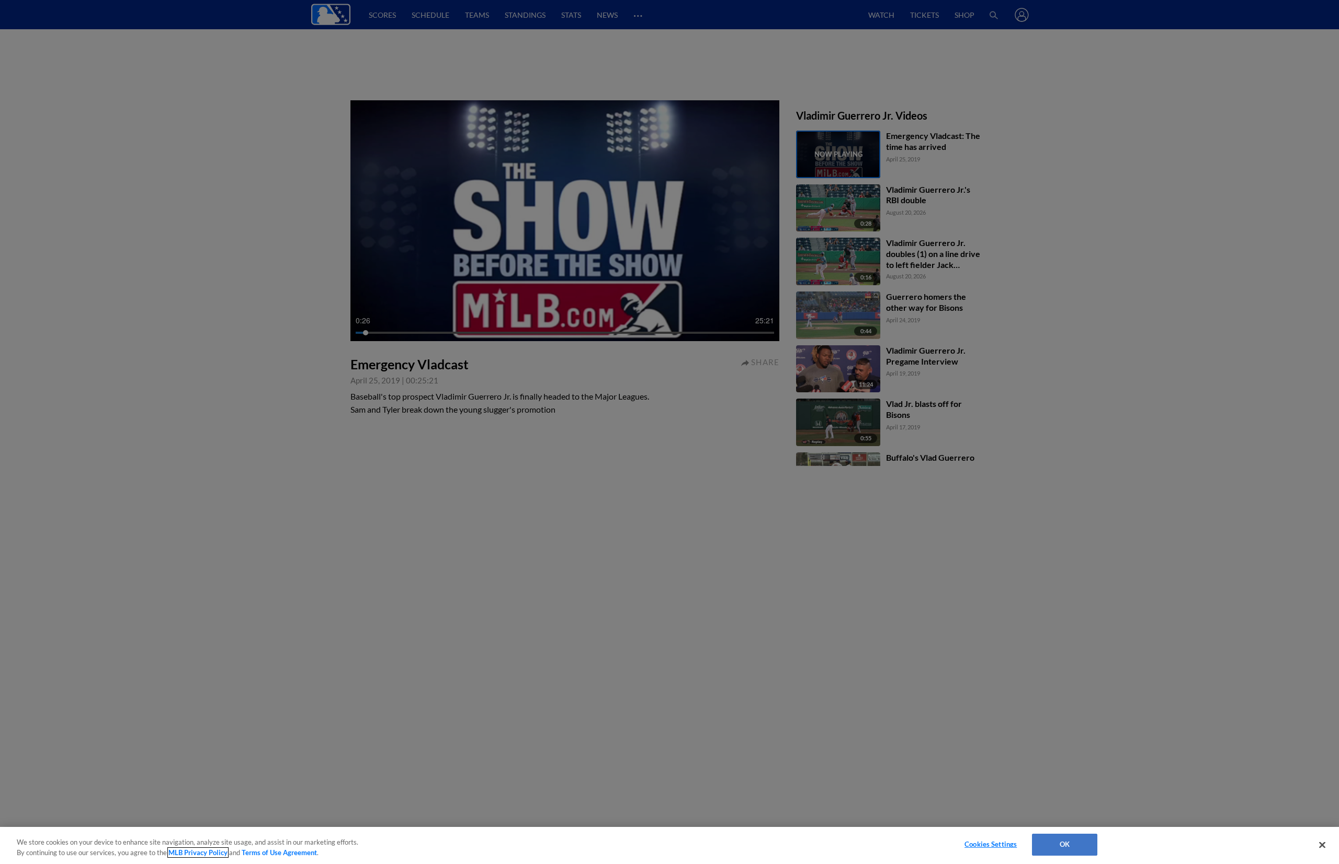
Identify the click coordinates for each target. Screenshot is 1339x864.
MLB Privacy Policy (198, 852)
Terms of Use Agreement (279, 852)
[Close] (1322, 844)
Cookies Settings (990, 844)
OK (1065, 844)
